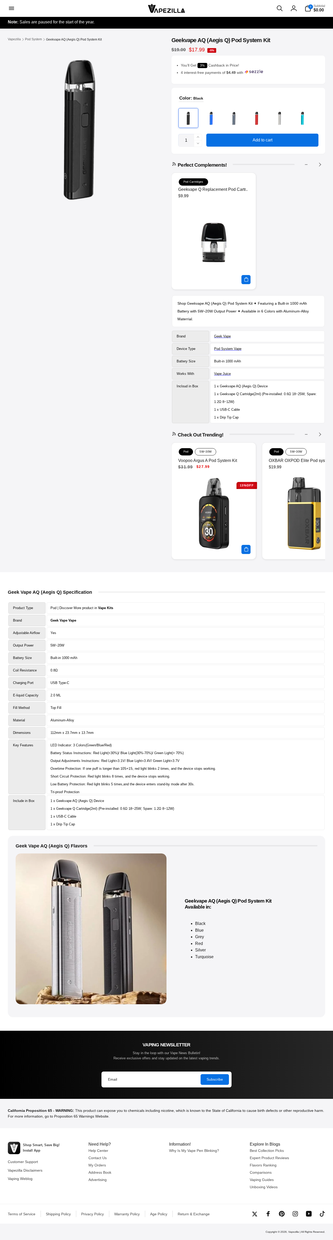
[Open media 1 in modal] (79, 126)
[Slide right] (319, 164)
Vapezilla (293, 1231)
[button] (11, 8)
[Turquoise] (302, 118)
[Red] (256, 118)
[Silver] (279, 118)
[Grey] (234, 118)
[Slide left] (306, 164)
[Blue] (211, 118)
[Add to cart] (246, 279)
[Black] (188, 118)
